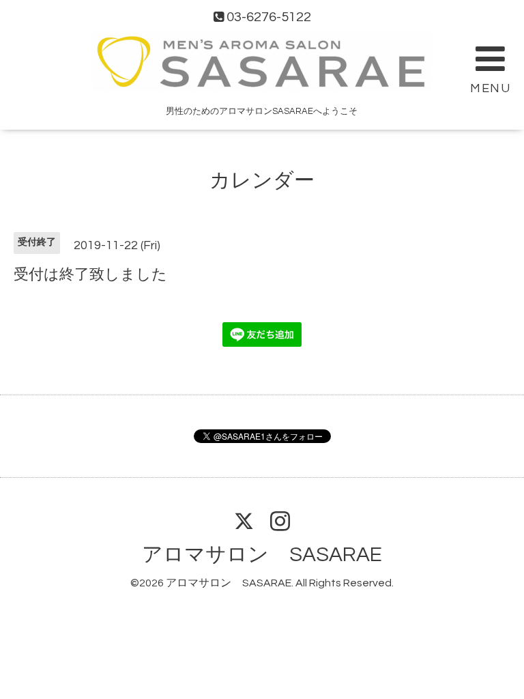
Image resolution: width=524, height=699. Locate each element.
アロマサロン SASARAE (262, 554)
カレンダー (262, 180)
